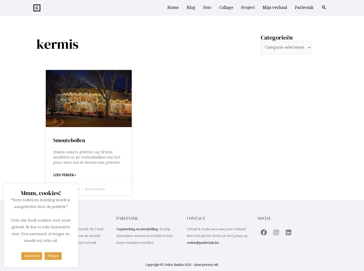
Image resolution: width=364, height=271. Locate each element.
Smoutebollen (69, 140)
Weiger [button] (53, 255)
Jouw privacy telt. (206, 265)
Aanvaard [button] (31, 255)
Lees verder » (64, 175)
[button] (324, 8)
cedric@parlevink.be (203, 242)
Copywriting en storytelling (137, 229)
